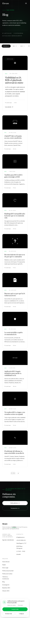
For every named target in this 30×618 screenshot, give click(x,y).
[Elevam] (5, 3)
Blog (3, 581)
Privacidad (20, 605)
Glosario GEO (5, 590)
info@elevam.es (20, 537)
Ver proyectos (14, 508)
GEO (22, 46)
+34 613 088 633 (21, 540)
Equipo (4, 564)
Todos (6, 46)
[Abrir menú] (26, 3)
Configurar (21, 613)
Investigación (5, 584)
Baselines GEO (6, 587)
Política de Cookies (7, 573)
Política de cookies (11, 605)
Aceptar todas (15, 609)
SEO (15, 46)
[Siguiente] (18, 473)
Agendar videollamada (8, 540)
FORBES (14, 527)
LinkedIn (18, 554)
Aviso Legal (5, 567)
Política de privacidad (7, 570)
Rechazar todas (8, 613)
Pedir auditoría (14, 503)
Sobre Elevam (6, 561)
